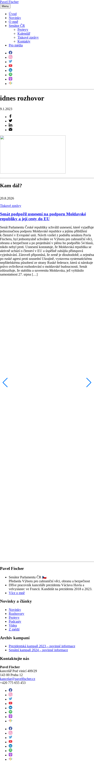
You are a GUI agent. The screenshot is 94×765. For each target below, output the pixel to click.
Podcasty (15, 621)
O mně (13, 22)
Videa (13, 625)
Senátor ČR (17, 25)
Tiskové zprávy (28, 37)
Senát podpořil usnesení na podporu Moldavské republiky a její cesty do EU (43, 216)
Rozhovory (16, 613)
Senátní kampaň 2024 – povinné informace (38, 650)
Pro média (16, 45)
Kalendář (23, 33)
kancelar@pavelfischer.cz (17, 679)
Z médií (14, 629)
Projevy (22, 29)
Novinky (15, 18)
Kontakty (23, 41)
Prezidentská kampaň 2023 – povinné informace (42, 646)
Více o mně (17, 593)
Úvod (13, 14)
